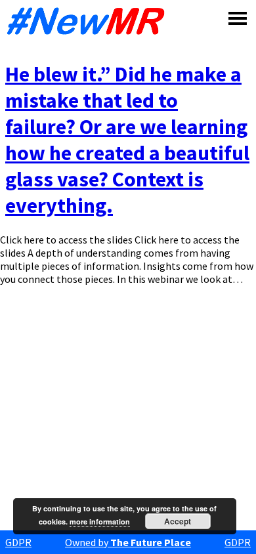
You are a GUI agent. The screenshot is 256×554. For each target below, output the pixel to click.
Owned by (128, 542)
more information (100, 521)
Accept (177, 521)
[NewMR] (89, 21)
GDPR (18, 542)
